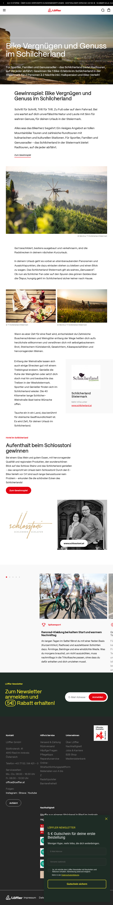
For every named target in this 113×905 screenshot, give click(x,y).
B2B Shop (71, 754)
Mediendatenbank (76, 758)
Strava (22, 793)
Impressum (30, 897)
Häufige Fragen (48, 750)
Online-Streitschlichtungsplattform (52, 765)
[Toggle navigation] (4, 10)
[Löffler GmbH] (54, 10)
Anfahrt (13, 803)
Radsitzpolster (48, 779)
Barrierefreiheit (48, 783)
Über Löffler (72, 742)
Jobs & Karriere (74, 750)
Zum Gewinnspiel (18, 490)
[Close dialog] (106, 818)
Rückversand (47, 746)
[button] (6, 577)
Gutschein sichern (77, 884)
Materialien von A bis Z (51, 773)
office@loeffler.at (15, 782)
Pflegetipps (46, 754)
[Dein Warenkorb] (108, 10)
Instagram (11, 793)
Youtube (32, 793)
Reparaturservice (49, 758)
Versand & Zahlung (50, 742)
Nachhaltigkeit (74, 746)
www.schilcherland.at (82, 405)
